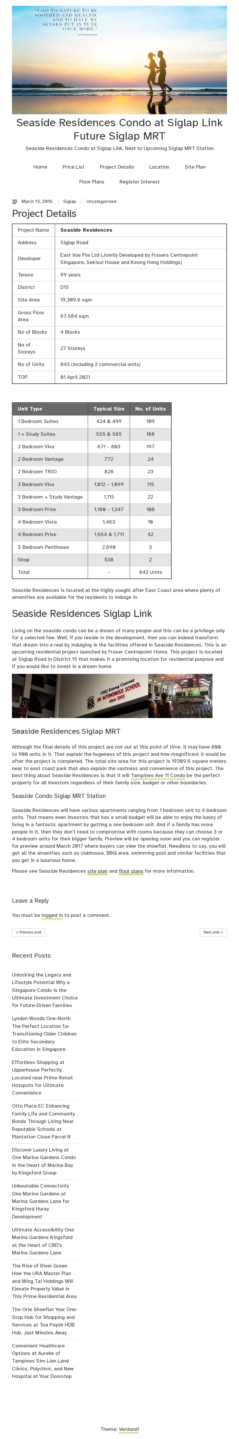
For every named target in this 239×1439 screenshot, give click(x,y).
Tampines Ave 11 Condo (158, 775)
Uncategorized (101, 201)
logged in (52, 915)
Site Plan (195, 167)
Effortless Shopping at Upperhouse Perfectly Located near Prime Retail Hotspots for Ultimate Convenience (42, 1078)
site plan (97, 871)
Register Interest (139, 182)
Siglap (69, 201)
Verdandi (129, 1429)
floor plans (131, 871)
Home (40, 167)
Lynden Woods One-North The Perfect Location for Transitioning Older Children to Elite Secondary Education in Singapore (44, 1034)
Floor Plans (91, 182)
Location (159, 167)
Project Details (117, 167)
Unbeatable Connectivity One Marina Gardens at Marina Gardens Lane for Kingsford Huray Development (40, 1201)
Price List (74, 167)
